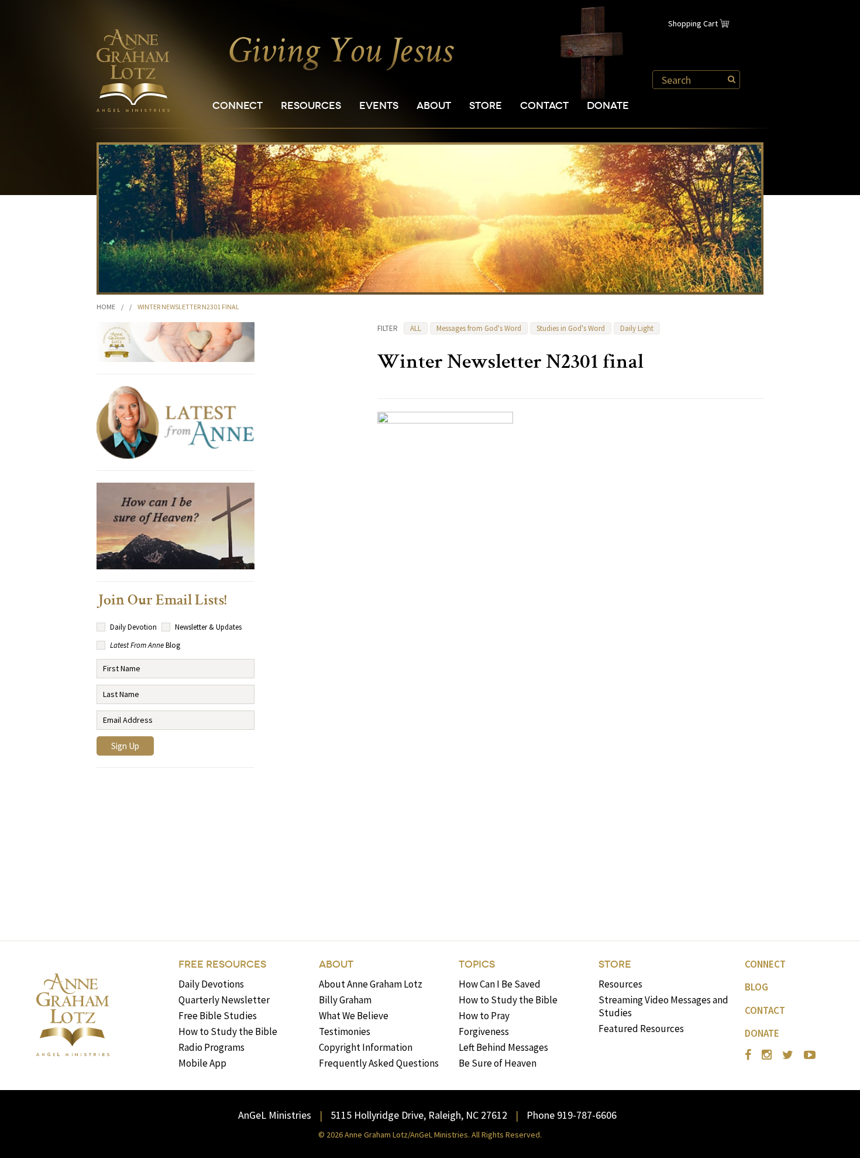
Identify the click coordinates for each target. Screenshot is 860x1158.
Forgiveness (484, 1031)
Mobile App (202, 1063)
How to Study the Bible (227, 1031)
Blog (756, 987)
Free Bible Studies (217, 1015)
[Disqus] (570, 746)
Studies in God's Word (570, 328)
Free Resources (222, 964)
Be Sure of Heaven (497, 1063)
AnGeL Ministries (274, 1115)
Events (378, 106)
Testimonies (344, 1031)
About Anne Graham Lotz (370, 984)
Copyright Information (365, 1047)
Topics (477, 964)
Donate (608, 106)
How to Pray (484, 1015)
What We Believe (353, 1015)
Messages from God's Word (478, 328)
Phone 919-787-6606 (572, 1115)
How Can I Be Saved (500, 984)
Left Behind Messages (503, 1047)
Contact (544, 106)
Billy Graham (345, 999)
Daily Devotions (211, 984)
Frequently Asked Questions (379, 1063)
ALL (415, 328)
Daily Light (636, 328)
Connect (237, 106)
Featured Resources (641, 1028)
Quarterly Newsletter (224, 999)
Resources (311, 106)
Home (106, 306)
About (434, 106)
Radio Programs (211, 1047)
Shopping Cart (693, 23)
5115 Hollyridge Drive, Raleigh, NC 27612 (419, 1115)
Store (485, 106)
